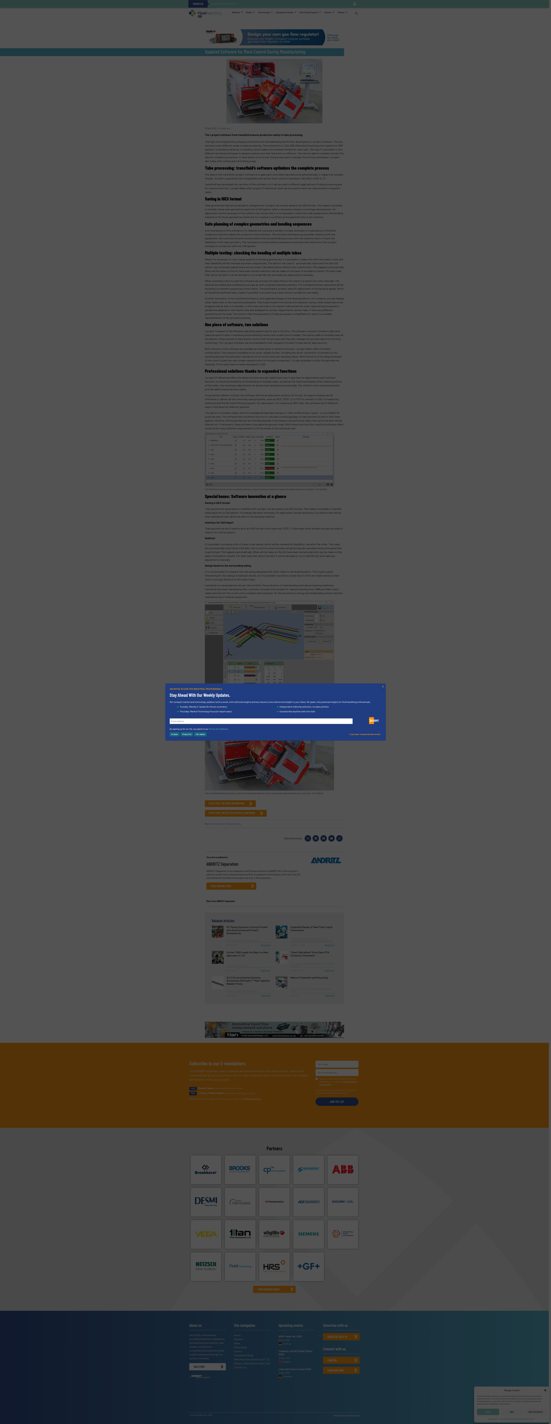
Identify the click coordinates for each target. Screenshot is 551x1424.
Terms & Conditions (218, 729)
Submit (372, 720)
